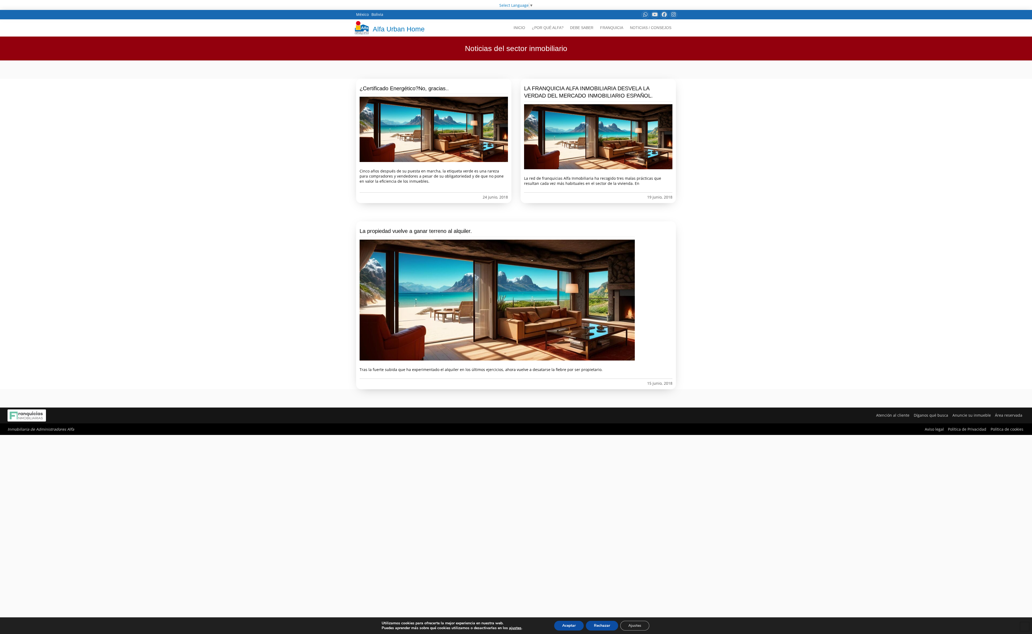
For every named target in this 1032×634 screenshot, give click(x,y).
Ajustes (634, 625)
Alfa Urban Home (399, 29)
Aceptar (569, 625)
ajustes (515, 628)
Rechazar (602, 625)
